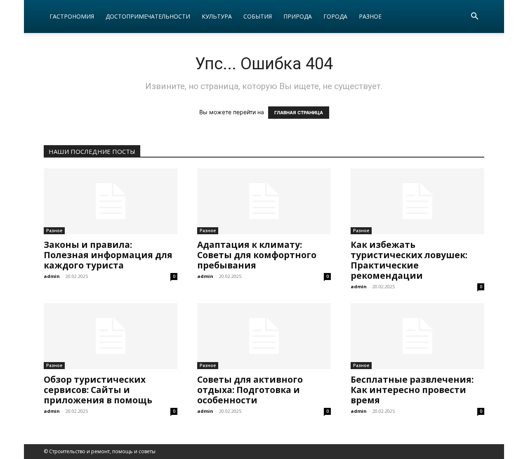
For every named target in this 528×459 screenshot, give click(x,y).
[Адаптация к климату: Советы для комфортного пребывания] (264, 201)
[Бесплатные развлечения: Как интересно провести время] (417, 336)
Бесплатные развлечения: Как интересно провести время (412, 390)
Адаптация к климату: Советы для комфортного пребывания (256, 255)
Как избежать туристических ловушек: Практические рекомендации (409, 260)
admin (52, 276)
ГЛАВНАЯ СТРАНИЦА (298, 112)
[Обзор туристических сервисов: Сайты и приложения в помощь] (110, 336)
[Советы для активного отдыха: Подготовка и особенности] (264, 336)
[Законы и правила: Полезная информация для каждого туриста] (110, 201)
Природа (297, 16)
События (257, 16)
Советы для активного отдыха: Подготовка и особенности (250, 390)
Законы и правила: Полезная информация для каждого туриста (108, 255)
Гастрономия (72, 16)
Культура (217, 16)
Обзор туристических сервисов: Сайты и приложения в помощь (98, 390)
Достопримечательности (148, 16)
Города (335, 16)
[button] (474, 17)
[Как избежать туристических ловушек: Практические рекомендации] (417, 201)
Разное (370, 16)
